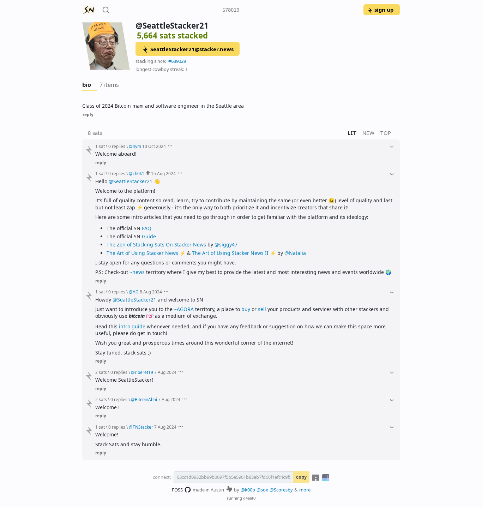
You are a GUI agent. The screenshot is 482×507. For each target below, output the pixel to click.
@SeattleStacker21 (130, 181)
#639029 (177, 61)
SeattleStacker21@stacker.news (192, 49)
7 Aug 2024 (165, 372)
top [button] (385, 132)
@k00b (248, 490)
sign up (383, 9)
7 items (109, 85)
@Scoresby (281, 490)
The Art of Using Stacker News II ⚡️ (234, 253)
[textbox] (241, 105)
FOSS (177, 490)
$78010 (230, 10)
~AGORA (184, 309)
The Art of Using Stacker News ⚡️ (146, 253)
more (305, 490)
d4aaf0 (249, 498)
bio (86, 85)
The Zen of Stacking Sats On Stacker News (156, 244)
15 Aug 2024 (163, 173)
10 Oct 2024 (154, 146)
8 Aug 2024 (151, 291)
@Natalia (295, 253)
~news (137, 272)
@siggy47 (226, 244)
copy (301, 477)
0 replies (116, 146)
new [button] (368, 132)
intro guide (132, 326)
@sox (262, 490)
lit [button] (352, 132)
